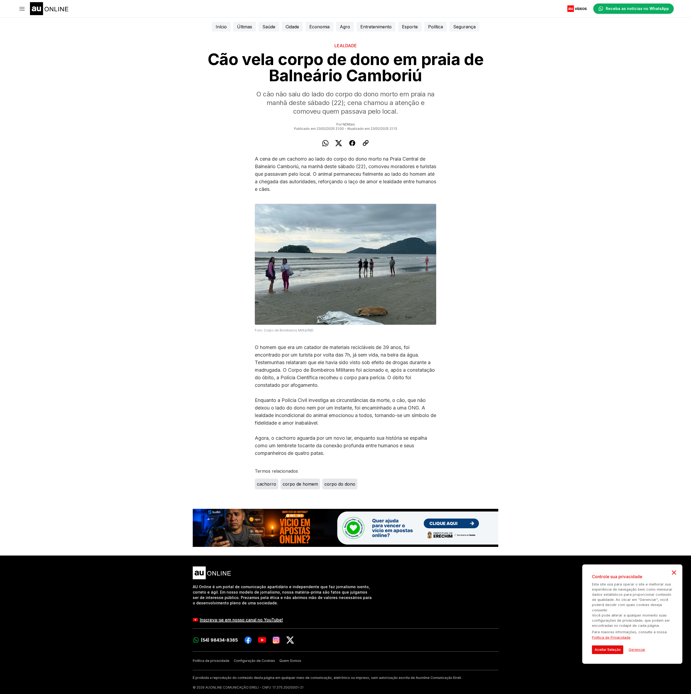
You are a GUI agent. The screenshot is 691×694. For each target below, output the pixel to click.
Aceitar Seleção (608, 650)
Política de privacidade (211, 661)
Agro (345, 26)
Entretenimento (376, 26)
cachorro (266, 484)
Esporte (410, 26)
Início (221, 26)
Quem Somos (290, 661)
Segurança (464, 26)
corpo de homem (300, 484)
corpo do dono (339, 484)
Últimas (244, 26)
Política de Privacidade (611, 637)
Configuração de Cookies (254, 661)
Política (435, 26)
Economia (319, 26)
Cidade (292, 26)
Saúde (268, 26)
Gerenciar (637, 650)
